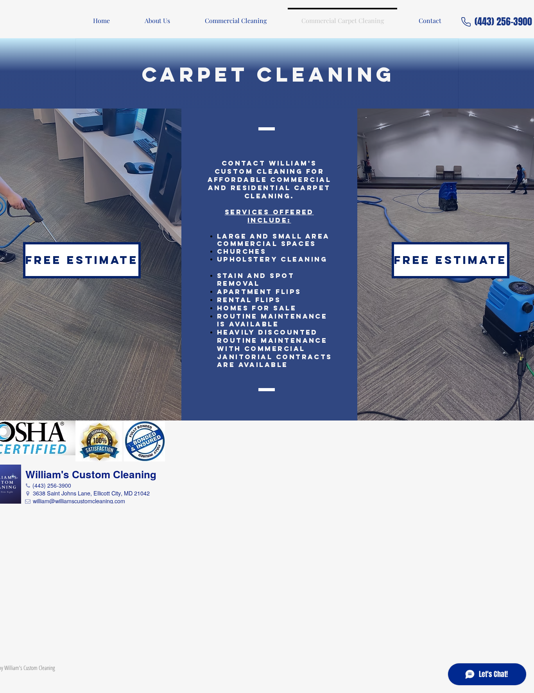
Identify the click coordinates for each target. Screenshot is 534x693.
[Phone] (466, 22)
